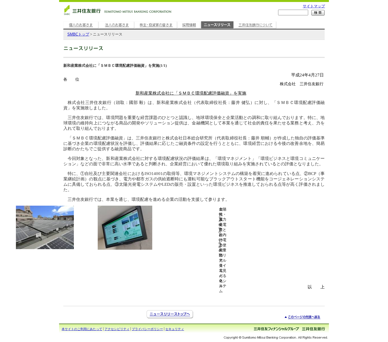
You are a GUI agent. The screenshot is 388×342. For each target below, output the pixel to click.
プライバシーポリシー (147, 329)
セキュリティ (174, 329)
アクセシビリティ (117, 329)
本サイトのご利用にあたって (82, 329)
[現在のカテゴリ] (217, 28)
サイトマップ (314, 6)
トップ (78, 34)
